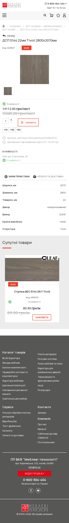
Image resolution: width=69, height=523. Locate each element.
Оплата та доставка (13, 435)
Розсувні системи (47, 358)
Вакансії (42, 429)
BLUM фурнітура (11, 358)
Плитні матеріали (47, 354)
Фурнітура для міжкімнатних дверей (49, 370)
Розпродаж (44, 390)
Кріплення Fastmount (14, 385)
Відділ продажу (34, 473)
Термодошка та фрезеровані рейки (48, 378)
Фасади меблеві (11, 362)
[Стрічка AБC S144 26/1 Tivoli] (32, 269)
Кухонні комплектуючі (14, 367)
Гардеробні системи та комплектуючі (15, 374)
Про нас (42, 424)
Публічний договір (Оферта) (47, 435)
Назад (11, 36)
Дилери (42, 412)
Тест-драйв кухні (11, 425)
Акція (40, 385)
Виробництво (9, 421)
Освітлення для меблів (14, 398)
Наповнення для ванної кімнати (14, 392)
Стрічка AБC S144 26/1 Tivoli (32, 291)
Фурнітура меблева (12, 380)
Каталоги (7, 430)
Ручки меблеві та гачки (50, 363)
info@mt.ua (34, 467)
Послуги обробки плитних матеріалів (16, 414)
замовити (41, 317)
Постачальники (46, 442)
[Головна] (3, 26)
